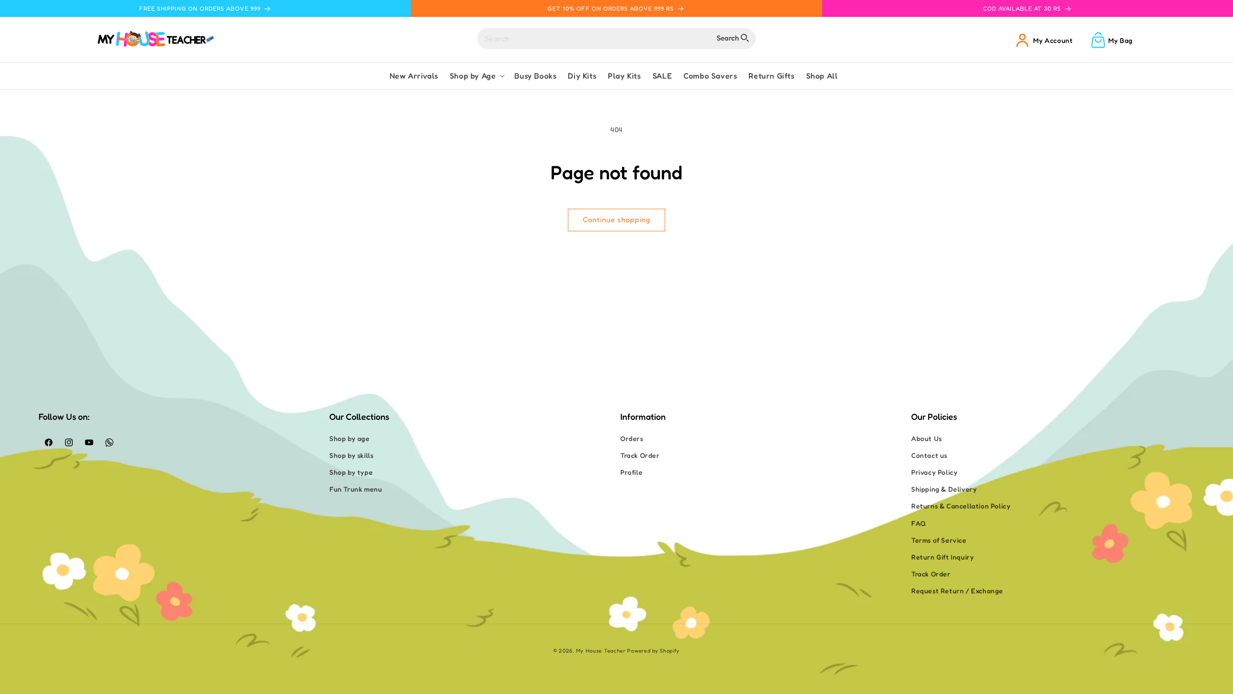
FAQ (918, 523)
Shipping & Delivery (944, 489)
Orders (631, 438)
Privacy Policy (934, 472)
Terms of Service (939, 540)
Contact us (929, 455)
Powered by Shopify (653, 650)
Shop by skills (351, 455)
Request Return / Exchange (957, 591)
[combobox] (616, 38)
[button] (476, 76)
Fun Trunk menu (355, 489)
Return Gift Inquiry (942, 557)
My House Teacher (601, 650)
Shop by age (349, 438)
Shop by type (351, 472)
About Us (926, 438)
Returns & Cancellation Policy (960, 506)
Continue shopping (616, 219)
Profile (631, 472)
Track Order (640, 455)
